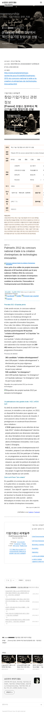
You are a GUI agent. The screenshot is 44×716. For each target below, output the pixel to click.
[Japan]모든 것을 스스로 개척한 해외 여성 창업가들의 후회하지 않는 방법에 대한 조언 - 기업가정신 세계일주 (17, 593)
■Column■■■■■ (11, 587)
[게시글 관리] (13, 580)
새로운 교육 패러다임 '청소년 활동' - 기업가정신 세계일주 (17, 608)
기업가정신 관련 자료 (22, 587)
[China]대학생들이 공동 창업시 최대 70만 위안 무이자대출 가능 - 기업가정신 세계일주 (17, 601)
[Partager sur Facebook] (9, 295)
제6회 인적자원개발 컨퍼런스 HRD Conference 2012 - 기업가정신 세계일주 (17, 620)
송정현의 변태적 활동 (9, 3)
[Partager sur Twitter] (18, 295)
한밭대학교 (35, 552)
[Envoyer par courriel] (30, 295)
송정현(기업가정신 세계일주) (17, 553)
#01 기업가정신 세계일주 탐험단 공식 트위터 (14, 711)
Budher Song (23, 545)
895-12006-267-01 (21, 551)
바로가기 (13, 209)
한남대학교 (35, 548)
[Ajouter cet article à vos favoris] (8, 298)
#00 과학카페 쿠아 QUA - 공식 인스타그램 (14, 708)
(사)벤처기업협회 (37, 559)
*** (10, 549)
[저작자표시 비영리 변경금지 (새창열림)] (28, 580)
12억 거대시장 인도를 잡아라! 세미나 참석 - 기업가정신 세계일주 (17, 614)
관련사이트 (5, 704)
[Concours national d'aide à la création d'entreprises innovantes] (21, 263)
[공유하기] (11, 580)
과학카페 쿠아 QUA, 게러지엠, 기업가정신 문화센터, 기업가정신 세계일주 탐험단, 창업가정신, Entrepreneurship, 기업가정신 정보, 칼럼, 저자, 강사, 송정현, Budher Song (17, 685)
